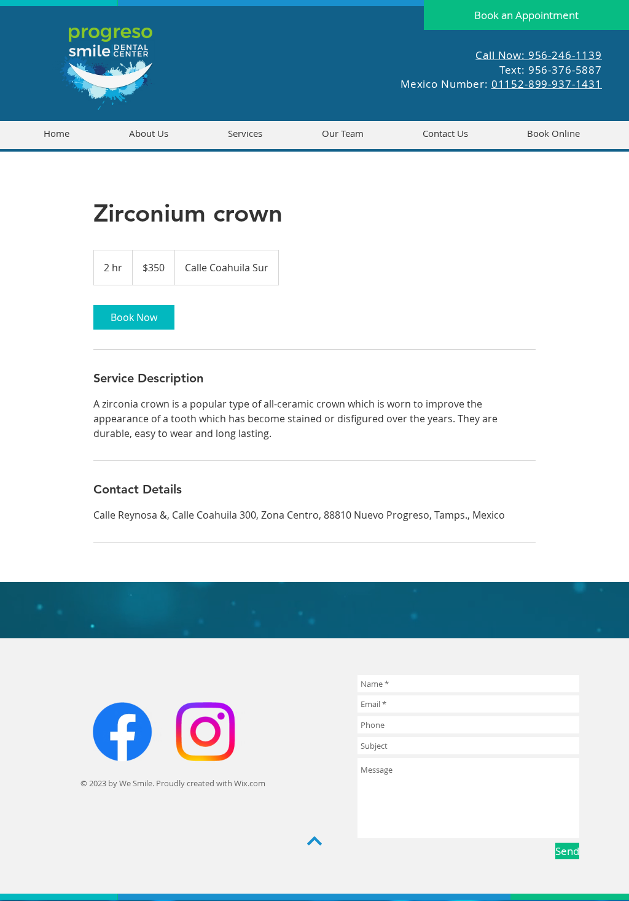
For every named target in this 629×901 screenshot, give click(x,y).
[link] (133, 317)
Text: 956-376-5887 (550, 70)
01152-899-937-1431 (546, 84)
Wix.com (249, 783)
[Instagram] (205, 731)
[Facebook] (122, 731)
